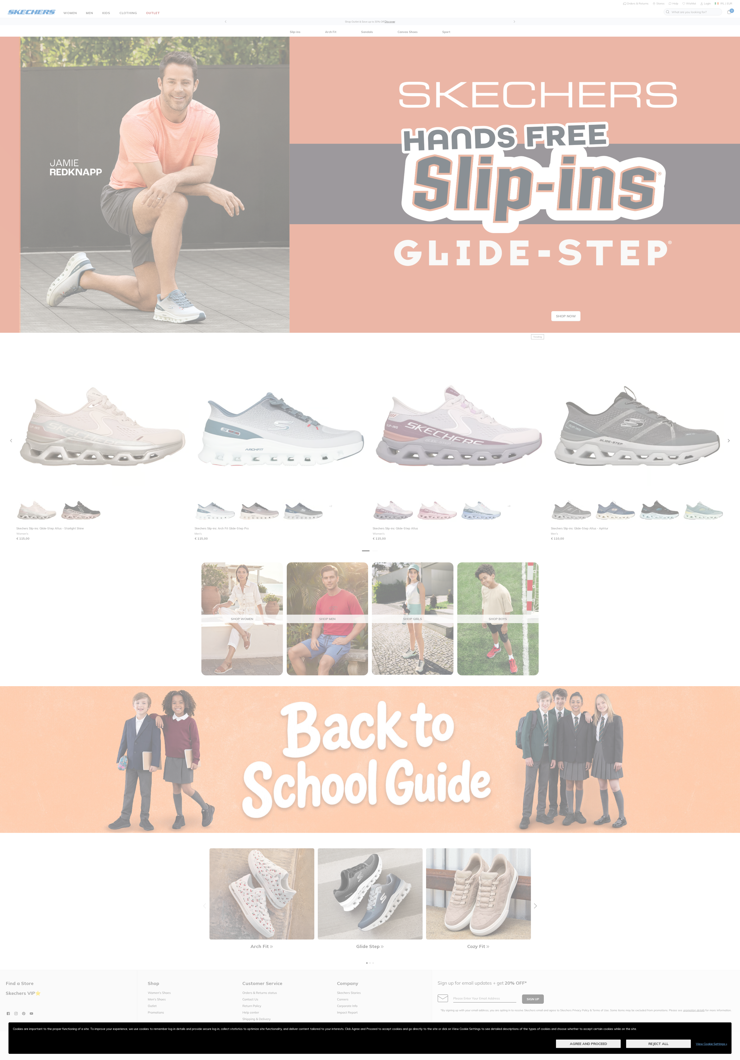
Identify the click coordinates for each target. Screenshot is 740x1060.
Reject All (658, 1043)
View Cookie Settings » (711, 1044)
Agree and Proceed (588, 1043)
